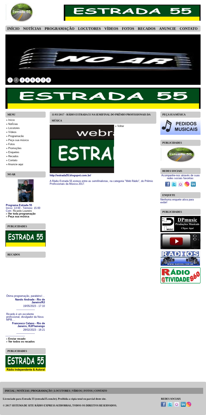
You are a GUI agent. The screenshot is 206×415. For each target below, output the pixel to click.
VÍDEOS (77, 390)
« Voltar (119, 126)
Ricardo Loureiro (22, 211)
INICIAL (10, 390)
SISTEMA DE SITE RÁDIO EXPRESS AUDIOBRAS (41, 405)
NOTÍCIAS (23, 390)
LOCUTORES (62, 390)
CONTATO (100, 390)
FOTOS (88, 390)
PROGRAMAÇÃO (41, 390)
